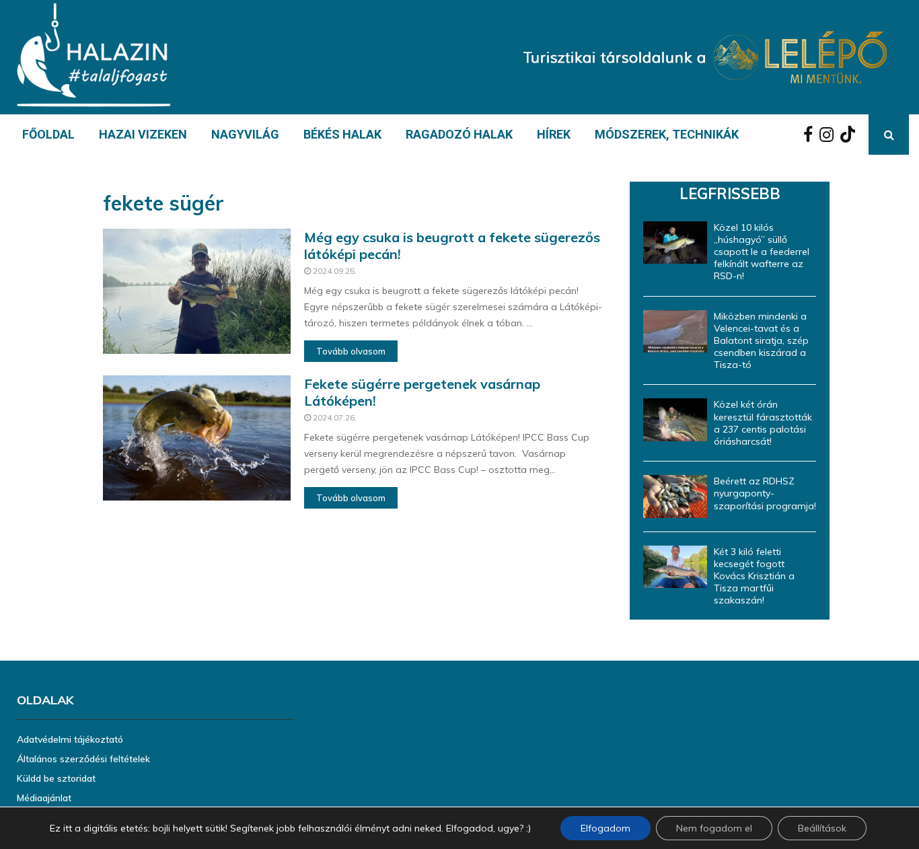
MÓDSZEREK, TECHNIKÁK (667, 134)
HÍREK (554, 134)
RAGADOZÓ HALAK (459, 134)
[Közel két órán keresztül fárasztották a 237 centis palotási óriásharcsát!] (675, 419)
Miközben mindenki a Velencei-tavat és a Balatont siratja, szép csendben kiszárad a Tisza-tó (761, 340)
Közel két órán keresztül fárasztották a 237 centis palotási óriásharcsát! (763, 422)
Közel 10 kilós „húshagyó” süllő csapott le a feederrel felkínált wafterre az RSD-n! (761, 252)
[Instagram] (829, 134)
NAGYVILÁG (245, 134)
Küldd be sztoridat (56, 778)
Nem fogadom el (714, 828)
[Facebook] (811, 134)
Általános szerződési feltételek (83, 759)
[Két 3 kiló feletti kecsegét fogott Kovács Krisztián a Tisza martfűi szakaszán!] (675, 567)
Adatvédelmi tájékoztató (70, 739)
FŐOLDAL (48, 134)
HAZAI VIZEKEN (143, 134)
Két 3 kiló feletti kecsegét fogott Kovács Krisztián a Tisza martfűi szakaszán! (754, 576)
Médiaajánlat (44, 798)
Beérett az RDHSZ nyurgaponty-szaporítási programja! (765, 493)
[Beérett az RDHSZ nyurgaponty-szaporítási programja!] (675, 496)
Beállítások (822, 828)
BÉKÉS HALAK (342, 134)
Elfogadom (605, 828)
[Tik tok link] (851, 134)
